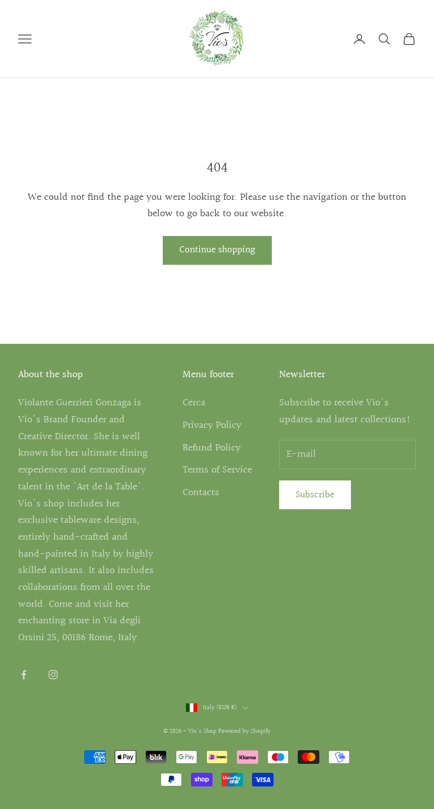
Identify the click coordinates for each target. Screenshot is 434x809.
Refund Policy (212, 448)
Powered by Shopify (244, 731)
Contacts (201, 492)
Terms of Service (217, 470)
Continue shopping (217, 249)
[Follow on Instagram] (53, 674)
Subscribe (315, 494)
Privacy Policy (212, 425)
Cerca (194, 403)
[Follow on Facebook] (23, 674)
